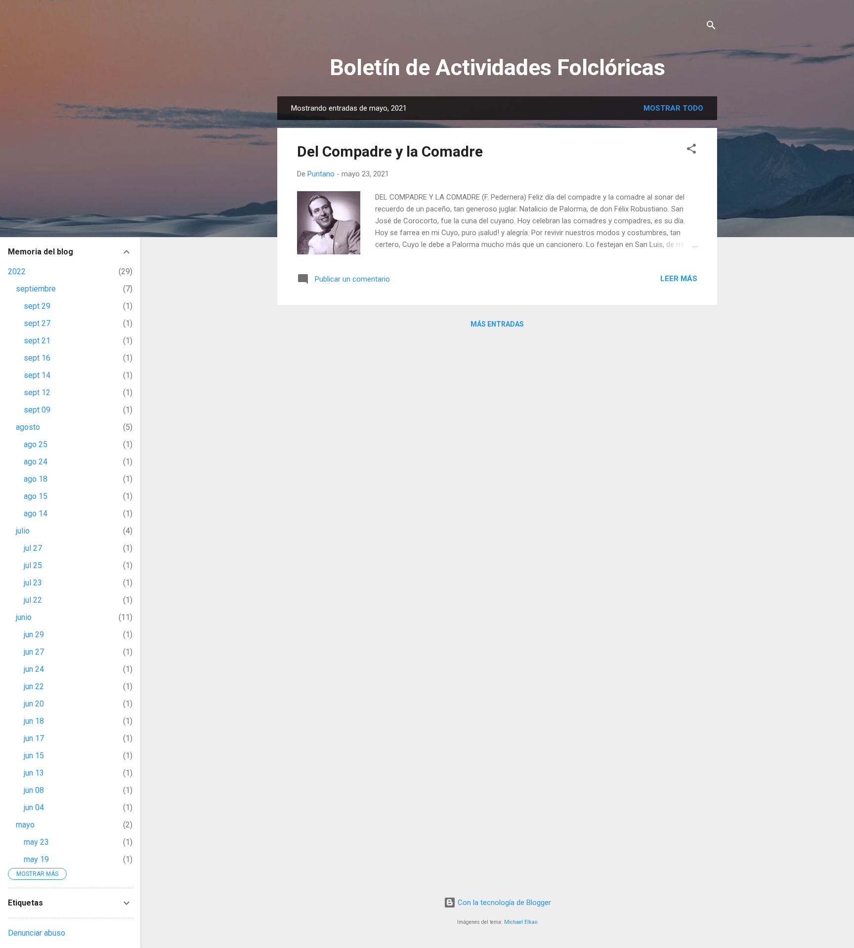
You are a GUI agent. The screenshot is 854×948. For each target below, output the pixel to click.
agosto (28, 427)
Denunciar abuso (36, 933)
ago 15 (35, 496)
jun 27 (34, 652)
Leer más (678, 278)
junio (24, 617)
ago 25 (35, 444)
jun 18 (34, 721)
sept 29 (37, 306)
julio (23, 531)
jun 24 (34, 669)
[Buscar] (711, 27)
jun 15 (34, 755)
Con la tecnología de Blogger (503, 902)
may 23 (36, 842)
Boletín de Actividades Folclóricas (497, 67)
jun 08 (34, 790)
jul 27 (33, 548)
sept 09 (37, 409)
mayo (25, 824)
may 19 (36, 859)
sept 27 (37, 323)
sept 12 (37, 392)
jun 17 (34, 738)
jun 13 (34, 773)
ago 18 (35, 479)
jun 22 (34, 686)
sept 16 (37, 358)
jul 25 (33, 565)
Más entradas (497, 324)
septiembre (36, 288)
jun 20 (34, 703)
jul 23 (33, 582)
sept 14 (37, 375)
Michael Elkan (521, 922)
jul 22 (33, 600)
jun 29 (34, 634)
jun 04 (34, 807)
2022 (17, 271)
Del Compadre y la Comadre (390, 151)
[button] (691, 150)
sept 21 (37, 340)
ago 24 (35, 461)
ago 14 (35, 513)
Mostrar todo (673, 108)
